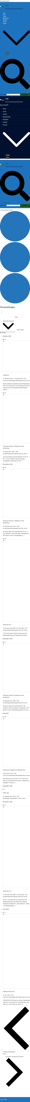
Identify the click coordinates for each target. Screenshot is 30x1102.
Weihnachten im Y (7, 624)
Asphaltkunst (6, 375)
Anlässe (4, 16)
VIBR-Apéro (6, 792)
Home (4, 13)
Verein (4, 14)
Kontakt (4, 21)
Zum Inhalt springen (4, 1)
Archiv (7, 54)
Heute (4, 1053)
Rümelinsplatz (6, 18)
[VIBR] (2, 7)
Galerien (7, 53)
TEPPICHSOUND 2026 (8, 991)
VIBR (7, 5)
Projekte (4, 23)
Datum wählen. (20, 329)
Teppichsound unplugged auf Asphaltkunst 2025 (14, 770)
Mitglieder (5, 19)
